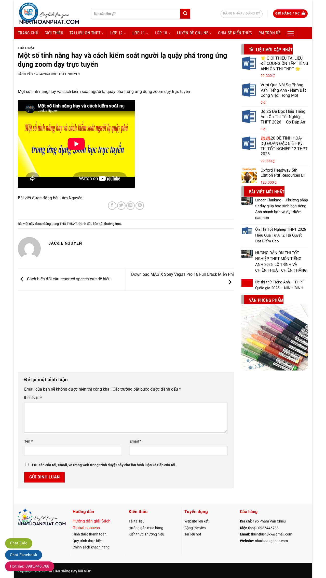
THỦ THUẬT (26, 48)
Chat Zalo (19, 543)
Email (135, 441)
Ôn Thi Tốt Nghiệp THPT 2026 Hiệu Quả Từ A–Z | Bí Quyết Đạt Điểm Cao (280, 235)
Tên (28, 441)
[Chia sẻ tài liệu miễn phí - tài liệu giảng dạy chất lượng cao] (50, 13)
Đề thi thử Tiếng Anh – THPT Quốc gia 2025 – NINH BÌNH (279, 285)
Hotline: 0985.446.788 (29, 566)
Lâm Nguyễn (71, 198)
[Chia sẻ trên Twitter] (121, 205)
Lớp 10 (161, 33)
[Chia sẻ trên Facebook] (112, 205)
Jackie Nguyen (68, 74)
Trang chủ (28, 33)
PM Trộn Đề (269, 33)
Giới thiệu (54, 33)
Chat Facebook (23, 555)
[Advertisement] (126, 328)
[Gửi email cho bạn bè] (130, 205)
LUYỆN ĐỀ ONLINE (192, 33)
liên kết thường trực (107, 224)
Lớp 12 (116, 33)
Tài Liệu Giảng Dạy (62, 571)
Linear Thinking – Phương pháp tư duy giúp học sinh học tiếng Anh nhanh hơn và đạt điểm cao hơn (281, 209)
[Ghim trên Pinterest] (139, 205)
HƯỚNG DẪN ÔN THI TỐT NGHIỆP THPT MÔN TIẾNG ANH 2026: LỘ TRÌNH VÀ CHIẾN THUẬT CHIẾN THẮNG (281, 262)
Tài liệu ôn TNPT (85, 33)
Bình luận (33, 397)
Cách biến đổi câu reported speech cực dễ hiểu (68, 279)
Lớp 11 (138, 33)
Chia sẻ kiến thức (235, 33)
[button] (290, 13)
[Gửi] (185, 14)
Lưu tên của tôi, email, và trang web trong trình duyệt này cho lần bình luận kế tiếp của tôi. (104, 465)
